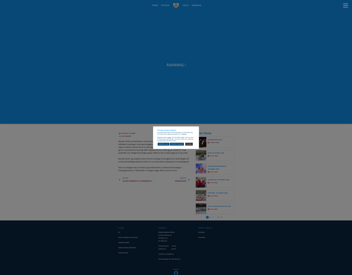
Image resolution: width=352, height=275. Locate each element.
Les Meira (189, 144)
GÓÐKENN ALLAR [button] (163, 144)
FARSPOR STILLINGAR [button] (177, 144)
